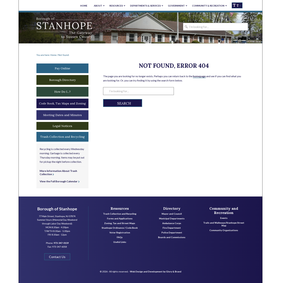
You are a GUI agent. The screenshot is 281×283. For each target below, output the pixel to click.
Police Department (171, 232)
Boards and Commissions (171, 237)
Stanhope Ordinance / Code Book (120, 228)
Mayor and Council (172, 213)
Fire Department (172, 228)
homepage (199, 76)
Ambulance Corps (171, 223)
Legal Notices (62, 126)
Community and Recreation (223, 210)
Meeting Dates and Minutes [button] (62, 115)
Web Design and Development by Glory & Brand (155, 271)
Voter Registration (119, 232)
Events (223, 218)
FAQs (120, 237)
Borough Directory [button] (62, 80)
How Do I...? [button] (62, 92)
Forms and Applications (120, 218)
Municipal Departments (172, 218)
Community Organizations (223, 230)
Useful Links (119, 242)
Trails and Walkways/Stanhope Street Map (223, 224)
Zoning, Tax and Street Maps (119, 223)
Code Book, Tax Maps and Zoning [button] (62, 103)
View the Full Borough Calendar (59, 181)
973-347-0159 (61, 243)
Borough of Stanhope (43, 27)
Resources (120, 208)
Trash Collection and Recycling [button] (62, 137)
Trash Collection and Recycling (119, 213)
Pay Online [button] (62, 68)
